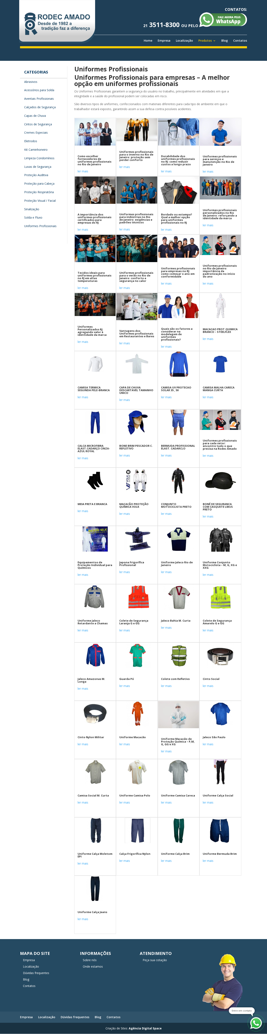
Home (148, 40)
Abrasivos (30, 82)
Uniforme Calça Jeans (92, 912)
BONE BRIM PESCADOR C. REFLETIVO (136, 447)
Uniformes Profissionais (40, 226)
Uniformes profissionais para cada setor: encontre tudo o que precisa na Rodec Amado (220, 444)
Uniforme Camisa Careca (178, 795)
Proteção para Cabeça (39, 183)
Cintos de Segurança (38, 124)
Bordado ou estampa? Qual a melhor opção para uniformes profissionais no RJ (176, 218)
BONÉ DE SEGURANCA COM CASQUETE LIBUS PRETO (218, 506)
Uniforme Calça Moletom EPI (95, 855)
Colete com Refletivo (175, 679)
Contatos (240, 40)
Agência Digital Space (145, 1028)
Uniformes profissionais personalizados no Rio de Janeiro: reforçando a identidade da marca (220, 214)
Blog (224, 40)
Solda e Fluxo (33, 217)
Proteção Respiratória (39, 192)
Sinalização (31, 209)
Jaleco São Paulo (214, 737)
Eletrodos (30, 141)
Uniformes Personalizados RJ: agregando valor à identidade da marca (92, 331)
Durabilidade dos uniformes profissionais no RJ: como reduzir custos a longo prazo (178, 160)
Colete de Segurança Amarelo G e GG (217, 622)
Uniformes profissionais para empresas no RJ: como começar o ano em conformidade (178, 272)
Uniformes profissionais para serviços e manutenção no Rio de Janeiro (220, 160)
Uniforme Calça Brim (175, 854)
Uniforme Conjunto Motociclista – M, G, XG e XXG (220, 565)
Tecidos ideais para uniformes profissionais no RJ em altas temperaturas (94, 277)
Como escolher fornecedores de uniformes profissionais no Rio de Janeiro (94, 160)
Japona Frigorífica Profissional (131, 563)
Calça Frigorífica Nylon (134, 854)
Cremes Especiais (36, 132)
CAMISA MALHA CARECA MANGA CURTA (218, 389)
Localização (184, 40)
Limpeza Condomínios (39, 158)
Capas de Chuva (35, 116)
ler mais (83, 171)
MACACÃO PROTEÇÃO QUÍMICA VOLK (134, 505)
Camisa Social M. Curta (93, 795)
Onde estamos (93, 966)
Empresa (164, 40)
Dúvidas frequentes (36, 973)
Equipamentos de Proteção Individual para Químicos (95, 565)
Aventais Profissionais (39, 99)
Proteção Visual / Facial (40, 201)
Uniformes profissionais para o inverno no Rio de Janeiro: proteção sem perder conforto (136, 156)
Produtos (205, 40)
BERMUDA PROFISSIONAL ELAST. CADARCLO (178, 447)
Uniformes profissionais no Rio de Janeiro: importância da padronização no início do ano (220, 271)
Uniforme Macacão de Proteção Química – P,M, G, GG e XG (178, 741)
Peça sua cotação (155, 960)
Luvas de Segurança (37, 167)
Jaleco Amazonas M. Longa (91, 680)
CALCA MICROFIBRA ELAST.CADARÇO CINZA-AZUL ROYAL (94, 448)
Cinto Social (211, 679)
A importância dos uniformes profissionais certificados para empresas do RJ (94, 218)
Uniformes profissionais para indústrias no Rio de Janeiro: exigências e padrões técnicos (136, 218)
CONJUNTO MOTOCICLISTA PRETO (176, 505)
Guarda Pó (126, 679)
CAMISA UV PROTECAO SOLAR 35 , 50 (176, 389)
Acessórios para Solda (39, 90)
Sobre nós (90, 960)
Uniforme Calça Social (218, 795)
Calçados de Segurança (40, 107)
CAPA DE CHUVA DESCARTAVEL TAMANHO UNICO (136, 390)
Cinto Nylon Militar (91, 737)
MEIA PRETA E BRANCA (92, 504)
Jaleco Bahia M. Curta (175, 620)
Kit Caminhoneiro (36, 150)
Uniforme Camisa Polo (134, 795)
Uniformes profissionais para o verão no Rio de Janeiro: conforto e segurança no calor (136, 277)
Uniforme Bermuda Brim (220, 854)
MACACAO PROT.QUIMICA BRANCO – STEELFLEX (220, 330)
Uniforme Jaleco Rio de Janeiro (177, 563)
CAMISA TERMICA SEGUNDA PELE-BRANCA (94, 389)
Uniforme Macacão (132, 737)
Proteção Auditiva (36, 175)
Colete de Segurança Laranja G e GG (133, 622)
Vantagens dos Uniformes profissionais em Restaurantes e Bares (136, 333)
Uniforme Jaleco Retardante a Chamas (93, 622)
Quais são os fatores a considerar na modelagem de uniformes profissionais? (177, 334)
